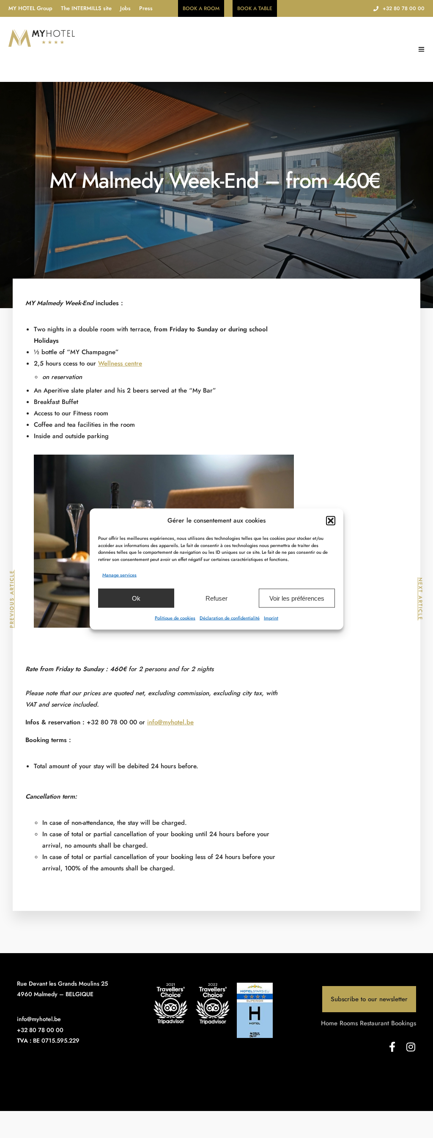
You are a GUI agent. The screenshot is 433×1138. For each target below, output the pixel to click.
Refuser (216, 598)
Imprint (271, 618)
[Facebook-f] (392, 1047)
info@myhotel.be (170, 722)
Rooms (349, 1023)
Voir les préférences (296, 598)
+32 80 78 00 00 (404, 8)
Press (146, 8)
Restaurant (374, 1023)
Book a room (201, 8)
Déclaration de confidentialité (230, 618)
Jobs (125, 8)
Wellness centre (120, 363)
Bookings (403, 1023)
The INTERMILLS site (86, 8)
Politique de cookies (175, 618)
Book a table (254, 8)
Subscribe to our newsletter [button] (369, 999)
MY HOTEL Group (30, 8)
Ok (136, 598)
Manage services (119, 575)
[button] (330, 520)
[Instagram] (411, 1047)
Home (329, 1023)
